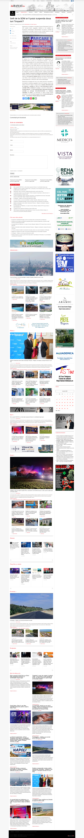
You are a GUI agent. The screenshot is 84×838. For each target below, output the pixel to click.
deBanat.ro (57, 101)
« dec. (57, 410)
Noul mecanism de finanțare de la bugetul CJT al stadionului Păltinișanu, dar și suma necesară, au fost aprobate (65, 458)
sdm (16, 47)
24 (67, 405)
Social (11, 455)
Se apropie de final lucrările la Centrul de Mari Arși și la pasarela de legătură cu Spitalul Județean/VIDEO (36, 551)
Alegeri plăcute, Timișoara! (62, 79)
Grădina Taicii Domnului (60, 55)
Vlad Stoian (14, 403)
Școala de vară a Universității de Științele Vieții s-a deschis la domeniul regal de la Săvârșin (14, 661)
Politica (12, 330)
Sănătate (63, 12)
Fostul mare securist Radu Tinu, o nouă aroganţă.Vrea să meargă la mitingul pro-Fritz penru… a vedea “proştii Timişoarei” (31, 401)
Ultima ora (60, 17)
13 (56, 402)
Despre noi (42, 0)
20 (56, 405)
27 (56, 408)
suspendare (12, 48)
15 (62, 402)
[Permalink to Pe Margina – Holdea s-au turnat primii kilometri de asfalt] (42, 747)
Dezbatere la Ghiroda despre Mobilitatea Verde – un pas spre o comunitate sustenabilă (31, 529)
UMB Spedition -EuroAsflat (25, 628)
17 (67, 402)
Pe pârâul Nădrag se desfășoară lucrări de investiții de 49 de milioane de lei (31, 641)
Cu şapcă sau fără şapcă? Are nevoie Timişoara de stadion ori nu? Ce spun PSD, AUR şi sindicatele (65, 46)
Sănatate (12, 538)
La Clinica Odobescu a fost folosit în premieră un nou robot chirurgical (48, 550)
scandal (14, 47)
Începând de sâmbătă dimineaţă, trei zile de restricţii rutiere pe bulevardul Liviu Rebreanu (31, 201)
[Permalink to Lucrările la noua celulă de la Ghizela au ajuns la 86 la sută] (18, 290)
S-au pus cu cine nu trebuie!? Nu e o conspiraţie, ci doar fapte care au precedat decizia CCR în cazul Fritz (65, 43)
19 (72, 402)
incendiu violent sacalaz (16, 499)
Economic (57, 12)
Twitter (12, 28)
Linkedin (12, 33)
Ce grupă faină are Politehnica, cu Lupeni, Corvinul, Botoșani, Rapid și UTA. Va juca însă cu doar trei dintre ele (20, 801)
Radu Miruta (39, 369)
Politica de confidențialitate (65, 0)
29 (62, 408)
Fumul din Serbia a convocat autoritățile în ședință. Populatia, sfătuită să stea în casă (30, 199)
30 (64, 408)
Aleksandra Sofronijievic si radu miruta (26, 369)
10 (67, 399)
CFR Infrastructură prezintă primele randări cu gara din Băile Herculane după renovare (18, 641)
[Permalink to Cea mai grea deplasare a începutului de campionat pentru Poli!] (46, 429)
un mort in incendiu (39, 499)
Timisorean (12, 127)
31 (67, 408)
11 (70, 399)
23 (64, 405)
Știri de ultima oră (15, 673)
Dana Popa (17, 709)
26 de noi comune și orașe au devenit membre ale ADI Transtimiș (31, 315)
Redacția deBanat (49, 0)
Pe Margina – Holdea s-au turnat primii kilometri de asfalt (25, 198)
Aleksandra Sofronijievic (16, 369)
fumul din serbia (15, 285)
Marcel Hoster (18, 278)
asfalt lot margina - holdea (16, 628)
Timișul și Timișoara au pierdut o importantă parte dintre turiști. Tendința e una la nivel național (65, 448)
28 (59, 408)
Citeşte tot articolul (13, 284)
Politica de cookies (56, 0)
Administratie (27, 24)
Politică (30, 12)
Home (34, 0)
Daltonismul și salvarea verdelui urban (64, 83)
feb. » (59, 410)
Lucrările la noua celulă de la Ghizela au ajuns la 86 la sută (25, 208)
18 (70, 402)
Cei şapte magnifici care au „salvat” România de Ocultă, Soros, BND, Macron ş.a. (64, 21)
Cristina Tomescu (34, 24)
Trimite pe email (13, 35)
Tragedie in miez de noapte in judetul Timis (29, 499)
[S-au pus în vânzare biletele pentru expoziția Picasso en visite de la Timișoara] (37, 570)
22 (62, 405)
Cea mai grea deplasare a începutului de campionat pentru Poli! (45, 437)
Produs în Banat (58, 88)
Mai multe (69, 12)
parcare (11, 47)
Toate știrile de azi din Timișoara (47, 213)
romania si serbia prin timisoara (45, 369)
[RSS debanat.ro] (73, 1)
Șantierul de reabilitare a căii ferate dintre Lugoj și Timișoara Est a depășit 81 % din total (46, 641)
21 (59, 405)
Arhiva (38, 0)
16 (64, 402)
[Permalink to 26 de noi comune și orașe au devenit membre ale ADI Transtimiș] (32, 307)
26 (72, 405)
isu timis (21, 499)
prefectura (23, 285)
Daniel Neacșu (18, 418)
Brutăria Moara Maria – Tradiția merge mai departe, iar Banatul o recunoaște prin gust (64, 92)
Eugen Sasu (57, 68)
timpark (15, 48)
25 (70, 405)
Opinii (40, 12)
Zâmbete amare (65, 17)
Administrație (23, 12)
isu (18, 285)
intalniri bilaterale (34, 369)
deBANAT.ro (42, 6)
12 (72, 399)
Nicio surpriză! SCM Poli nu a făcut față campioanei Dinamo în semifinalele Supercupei (37, 14)
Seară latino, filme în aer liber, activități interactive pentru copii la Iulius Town (28, 191)
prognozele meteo (35, 285)
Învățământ (13, 648)
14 (59, 402)
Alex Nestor (28, 387)
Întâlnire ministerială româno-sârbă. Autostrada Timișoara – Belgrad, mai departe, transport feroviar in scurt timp (42, 770)
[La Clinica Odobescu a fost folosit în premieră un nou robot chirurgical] (48, 544)
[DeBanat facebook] (71, 1)
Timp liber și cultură (48, 12)
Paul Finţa (20, 285)
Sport (36, 12)
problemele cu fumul (29, 285)
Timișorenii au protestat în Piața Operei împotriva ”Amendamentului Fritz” (45, 382)
